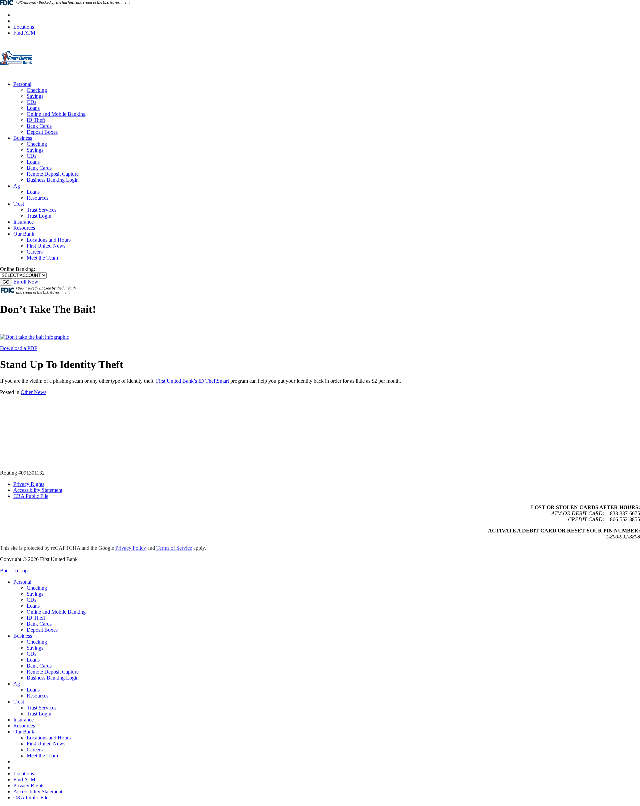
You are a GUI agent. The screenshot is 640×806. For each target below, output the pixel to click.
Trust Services (41, 210)
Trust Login (39, 216)
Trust (18, 204)
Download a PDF (18, 348)
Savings (35, 96)
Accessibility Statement (37, 490)
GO (6, 282)
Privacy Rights (28, 484)
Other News (33, 392)
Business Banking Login (53, 180)
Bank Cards (39, 126)
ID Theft (36, 120)
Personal (22, 84)
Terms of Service (174, 548)
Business (22, 138)
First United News (46, 246)
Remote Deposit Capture (53, 174)
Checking (37, 90)
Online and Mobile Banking (56, 114)
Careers (35, 252)
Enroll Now (25, 282)
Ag (16, 186)
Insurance (23, 222)
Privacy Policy (130, 548)
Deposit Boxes (42, 132)
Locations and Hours (49, 240)
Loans (33, 108)
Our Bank (23, 234)
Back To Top (14, 570)
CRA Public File (30, 496)
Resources (37, 198)
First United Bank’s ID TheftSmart (192, 381)
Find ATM (24, 33)
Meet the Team (42, 258)
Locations (23, 27)
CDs (31, 102)
